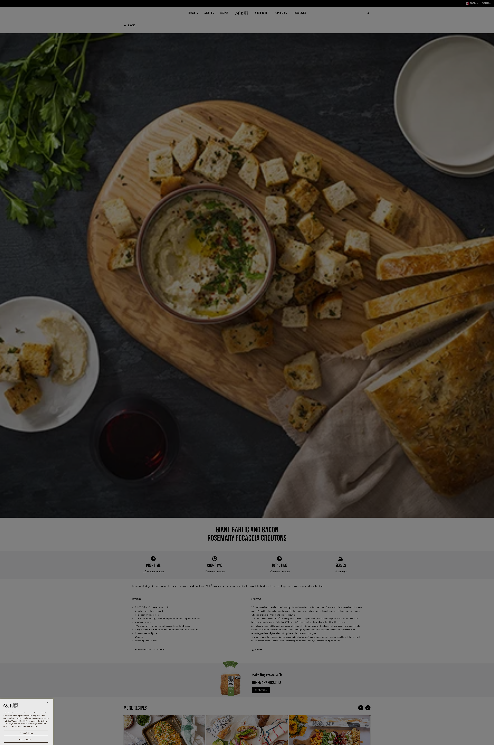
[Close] (47, 702)
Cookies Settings (26, 733)
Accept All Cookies (26, 740)
